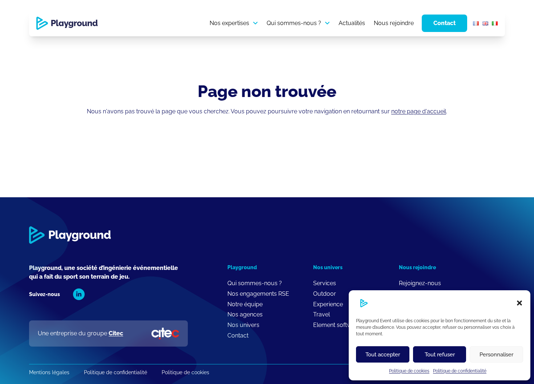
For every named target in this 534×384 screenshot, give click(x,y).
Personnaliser (496, 354)
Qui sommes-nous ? (294, 23)
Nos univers (243, 325)
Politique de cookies (409, 370)
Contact (444, 23)
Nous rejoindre (394, 23)
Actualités (352, 23)
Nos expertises (229, 23)
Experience (328, 304)
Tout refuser (440, 354)
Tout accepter (382, 354)
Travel (321, 314)
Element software (336, 325)
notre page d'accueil (418, 111)
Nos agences (245, 314)
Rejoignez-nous (420, 283)
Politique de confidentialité (459, 370)
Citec (116, 333)
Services (324, 283)
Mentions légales (49, 372)
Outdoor (324, 293)
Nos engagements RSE (258, 293)
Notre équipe (245, 304)
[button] (519, 303)
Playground (242, 267)
